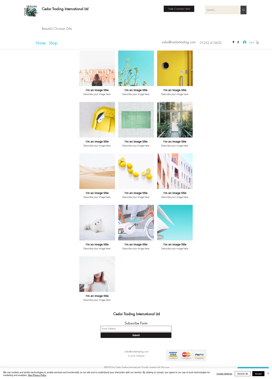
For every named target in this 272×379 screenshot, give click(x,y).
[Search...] (243, 10)
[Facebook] (238, 42)
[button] (258, 42)
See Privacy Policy (37, 375)
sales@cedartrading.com (179, 42)
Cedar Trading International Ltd (65, 9)
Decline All (242, 373)
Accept (258, 373)
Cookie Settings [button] (224, 373)
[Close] (268, 373)
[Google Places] (233, 42)
